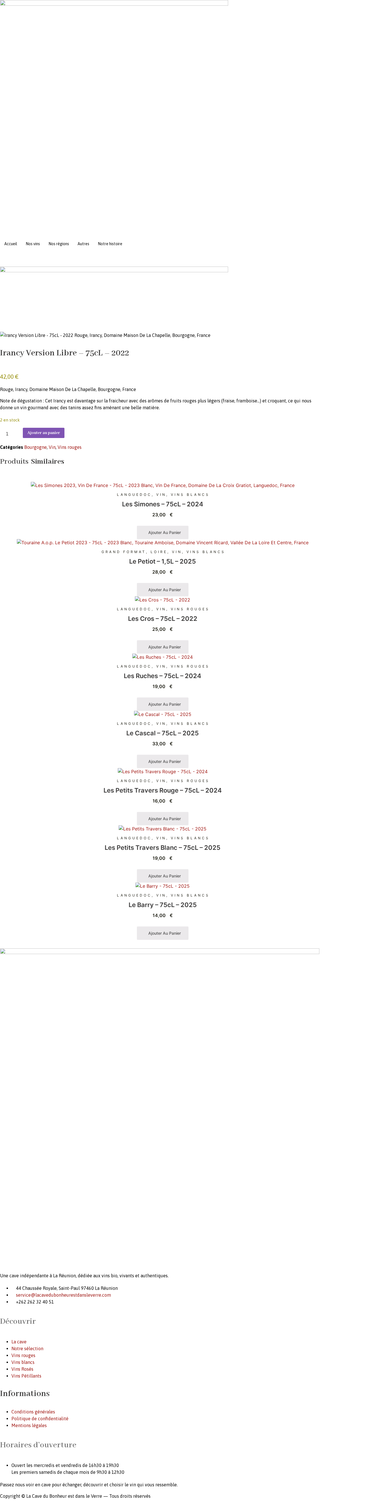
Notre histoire (110, 244)
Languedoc (134, 494)
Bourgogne (35, 447)
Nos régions (58, 244)
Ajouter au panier (43, 432)
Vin (52, 447)
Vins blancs (190, 494)
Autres (83, 244)
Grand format (124, 552)
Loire (159, 552)
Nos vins (33, 244)
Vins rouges (70, 447)
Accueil (10, 244)
